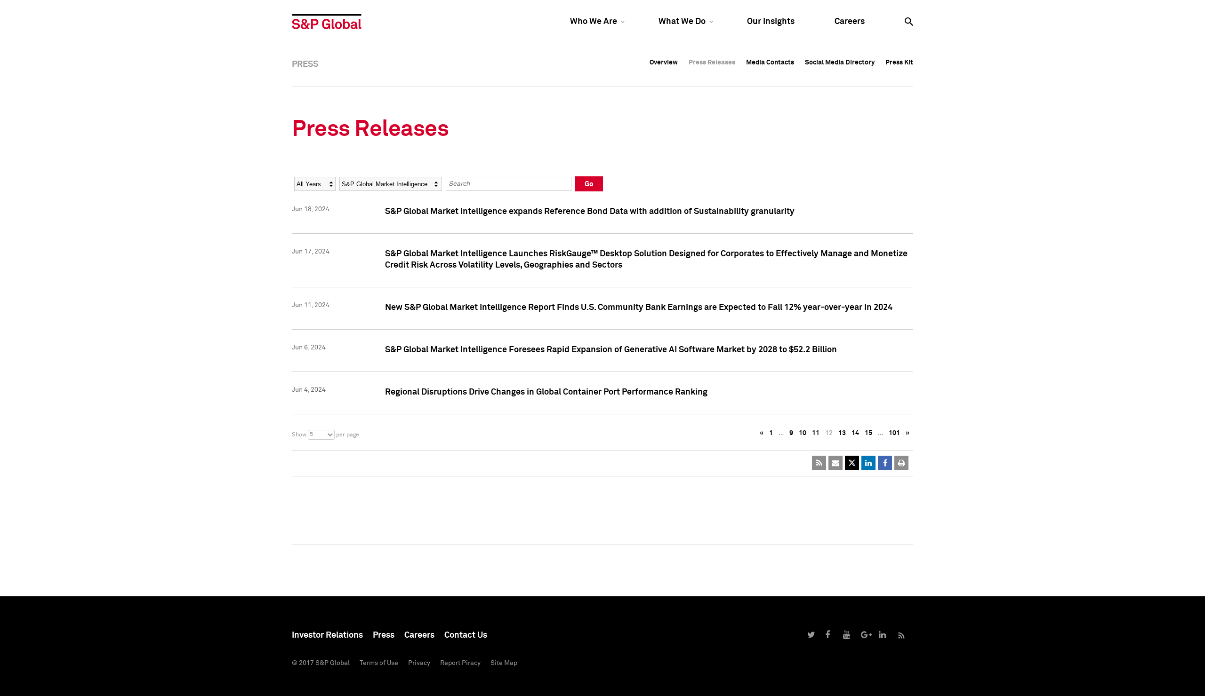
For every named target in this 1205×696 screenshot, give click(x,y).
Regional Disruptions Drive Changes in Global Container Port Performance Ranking (546, 392)
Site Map (503, 663)
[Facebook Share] (885, 463)
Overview (664, 62)
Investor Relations (327, 635)
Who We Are (593, 21)
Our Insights (771, 21)
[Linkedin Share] (868, 463)
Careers (850, 21)
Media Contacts (770, 62)
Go (589, 184)
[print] (901, 463)
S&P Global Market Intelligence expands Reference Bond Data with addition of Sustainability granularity (590, 211)
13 (842, 433)
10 (802, 433)
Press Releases (712, 62)
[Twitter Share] (852, 463)
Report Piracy (460, 663)
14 (855, 433)
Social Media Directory (840, 62)
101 (894, 433)
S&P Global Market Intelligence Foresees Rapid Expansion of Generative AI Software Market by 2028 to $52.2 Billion (611, 350)
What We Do (682, 21)
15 (868, 433)
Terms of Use (379, 663)
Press (383, 635)
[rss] (819, 463)
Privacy (419, 663)
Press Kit (899, 62)
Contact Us (465, 635)
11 (815, 433)
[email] (835, 463)
